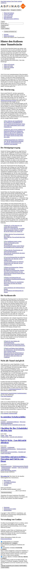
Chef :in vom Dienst (23, 467)
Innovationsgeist (8, 17)
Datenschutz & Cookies (10, 508)
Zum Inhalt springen (6, 1)
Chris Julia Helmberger (6, 396)
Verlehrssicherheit (21, 449)
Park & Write (4, 450)
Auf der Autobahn (8, 14)
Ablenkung (3, 447)
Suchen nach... (4, 23)
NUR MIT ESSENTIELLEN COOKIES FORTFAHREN (13, 565)
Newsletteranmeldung (6, 492)
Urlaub (2, 435)
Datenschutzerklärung (6, 538)
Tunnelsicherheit (5, 469)
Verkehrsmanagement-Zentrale (8, 100)
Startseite (6, 34)
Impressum (6, 507)
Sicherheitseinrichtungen (15, 389)
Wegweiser (22, 421)
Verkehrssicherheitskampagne (8, 449)
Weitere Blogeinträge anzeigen (8, 470)
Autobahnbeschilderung (13, 421)
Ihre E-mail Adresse (21, 490)
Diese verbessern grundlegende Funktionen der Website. (13, 545)
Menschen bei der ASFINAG (11, 18)
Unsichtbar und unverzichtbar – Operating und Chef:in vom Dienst (14, 459)
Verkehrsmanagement (6, 466)
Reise (10, 435)
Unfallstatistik (10, 447)
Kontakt (6, 485)
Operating (14, 467)
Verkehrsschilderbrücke (7, 423)
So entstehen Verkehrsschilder (13, 417)
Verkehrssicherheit (6, 467)
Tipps (6, 435)
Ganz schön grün (8, 16)
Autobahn (3, 421)
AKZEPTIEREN (5, 567)
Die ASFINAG (8, 483)
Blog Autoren (7, 480)
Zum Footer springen (16, 1)
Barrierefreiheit (8, 510)
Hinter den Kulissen (9, 13)
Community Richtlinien (10, 482)
